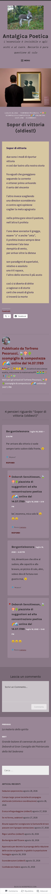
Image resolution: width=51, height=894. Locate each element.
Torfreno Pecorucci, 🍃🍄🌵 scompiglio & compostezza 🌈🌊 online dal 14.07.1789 (26, 115)
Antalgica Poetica (25, 36)
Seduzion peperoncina (12, 791)
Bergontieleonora (17, 431)
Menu (27, 60)
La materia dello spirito (15, 727)
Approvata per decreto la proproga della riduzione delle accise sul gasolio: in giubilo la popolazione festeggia (25, 850)
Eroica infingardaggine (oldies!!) (17, 811)
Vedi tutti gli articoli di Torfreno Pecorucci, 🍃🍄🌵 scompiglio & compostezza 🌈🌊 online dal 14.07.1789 (24, 383)
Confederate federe (11, 866)
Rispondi (10, 462)
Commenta (39, 707)
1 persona (22, 527)
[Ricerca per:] (25, 770)
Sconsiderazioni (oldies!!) (13, 860)
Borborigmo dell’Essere (13, 840)
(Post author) (9, 476)
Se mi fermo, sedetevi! (12, 817)
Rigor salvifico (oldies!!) (13, 834)
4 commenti (31, 118)
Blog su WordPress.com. (25, 886)
